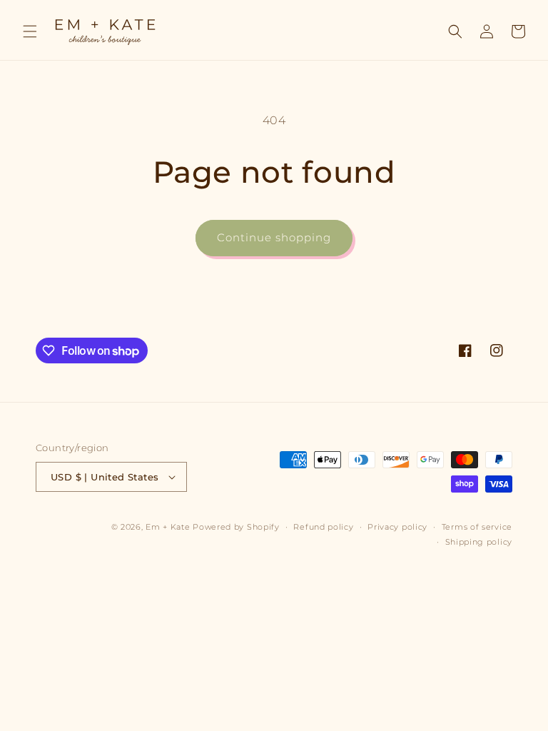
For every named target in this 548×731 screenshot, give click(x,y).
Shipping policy (479, 542)
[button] (30, 31)
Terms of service (477, 527)
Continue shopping (274, 237)
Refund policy (323, 527)
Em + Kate (168, 527)
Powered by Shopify (236, 527)
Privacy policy (397, 527)
